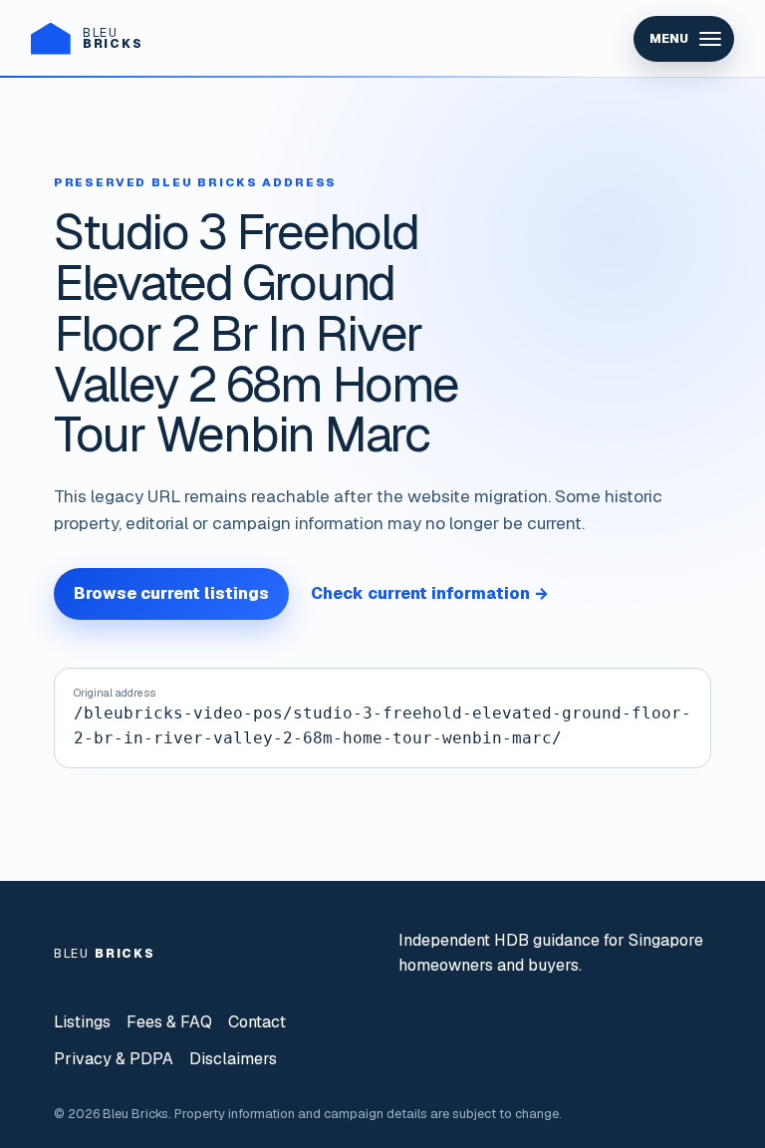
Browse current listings (171, 593)
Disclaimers (233, 1058)
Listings (82, 1021)
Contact (257, 1021)
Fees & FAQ (169, 1021)
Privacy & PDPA (113, 1058)
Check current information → (430, 593)
